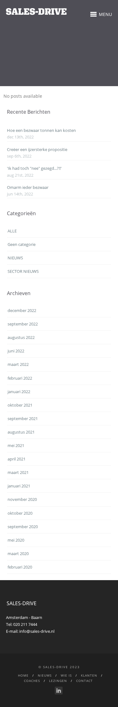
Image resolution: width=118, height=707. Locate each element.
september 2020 (23, 526)
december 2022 (22, 310)
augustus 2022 (21, 337)
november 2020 (22, 499)
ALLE (12, 231)
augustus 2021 (21, 432)
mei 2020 (16, 540)
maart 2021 (18, 472)
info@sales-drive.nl (36, 631)
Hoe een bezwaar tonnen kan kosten (41, 130)
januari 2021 (19, 486)
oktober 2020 (20, 513)
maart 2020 (18, 553)
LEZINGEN (58, 680)
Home (23, 675)
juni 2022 (16, 351)
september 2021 (23, 418)
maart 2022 (18, 364)
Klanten (89, 675)
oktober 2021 (20, 405)
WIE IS (66, 675)
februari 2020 (20, 567)
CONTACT (84, 680)
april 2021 (16, 459)
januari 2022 (19, 391)
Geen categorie (22, 244)
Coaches (32, 680)
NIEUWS (15, 258)
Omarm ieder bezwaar (27, 187)
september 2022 (23, 324)
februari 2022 (20, 378)
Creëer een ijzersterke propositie (37, 149)
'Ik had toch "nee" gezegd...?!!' (34, 168)
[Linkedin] (59, 690)
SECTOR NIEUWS (23, 271)
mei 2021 (16, 445)
